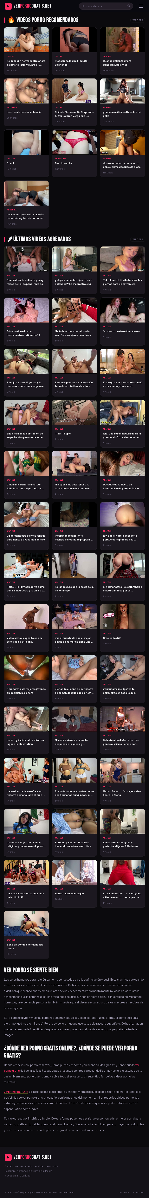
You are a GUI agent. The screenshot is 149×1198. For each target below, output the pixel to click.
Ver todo (138, 20)
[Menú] (141, 6)
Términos (124, 1192)
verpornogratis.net (16, 1091)
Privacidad (138, 1192)
